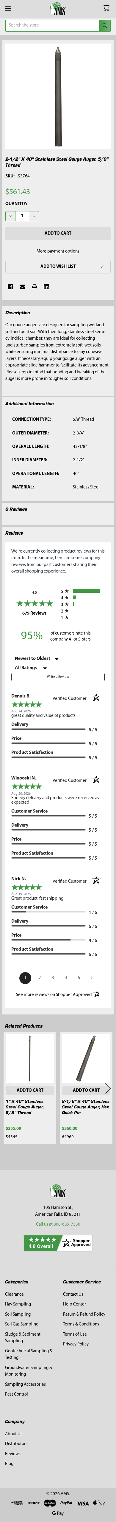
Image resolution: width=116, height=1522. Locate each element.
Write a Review (58, 677)
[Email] (22, 286)
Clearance (14, 1294)
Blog (9, 1464)
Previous (8, 1088)
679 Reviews (40, 613)
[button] (58, 266)
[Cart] (107, 8)
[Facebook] (10, 286)
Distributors (16, 1444)
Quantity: (16, 204)
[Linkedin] (46, 286)
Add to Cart (30, 1090)
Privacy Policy (76, 1344)
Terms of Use (75, 1334)
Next (108, 1088)
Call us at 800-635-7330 (58, 1224)
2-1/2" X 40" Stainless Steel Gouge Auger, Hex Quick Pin (86, 1106)
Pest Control (16, 1394)
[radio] (83, 591)
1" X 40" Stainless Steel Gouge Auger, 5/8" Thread (25, 1106)
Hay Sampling (18, 1304)
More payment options (58, 251)
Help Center (74, 1304)
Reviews (13, 1454)
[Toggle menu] (8, 8)
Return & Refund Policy (84, 1314)
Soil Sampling (18, 1314)
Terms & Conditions (81, 1324)
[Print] (34, 286)
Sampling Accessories (25, 1384)
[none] (58, 96)
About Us (13, 1434)
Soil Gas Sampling (21, 1324)
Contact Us (73, 1294)
